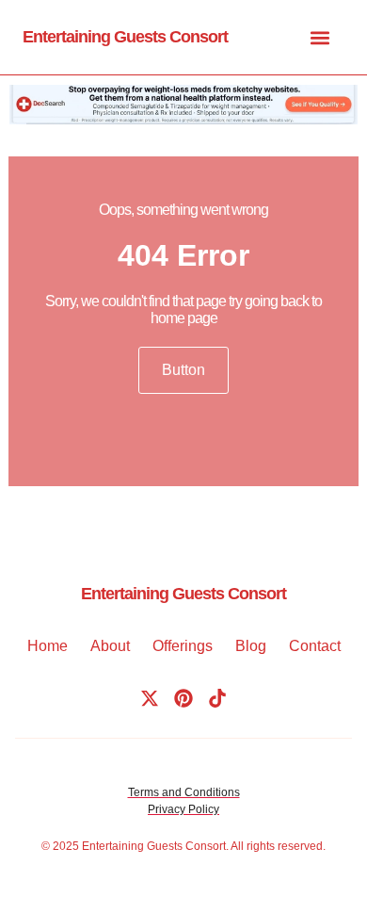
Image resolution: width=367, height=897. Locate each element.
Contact (315, 646)
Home (47, 646)
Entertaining (113, 846)
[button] (319, 37)
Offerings (182, 646)
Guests (165, 846)
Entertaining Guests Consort (125, 36)
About (110, 646)
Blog (250, 646)
